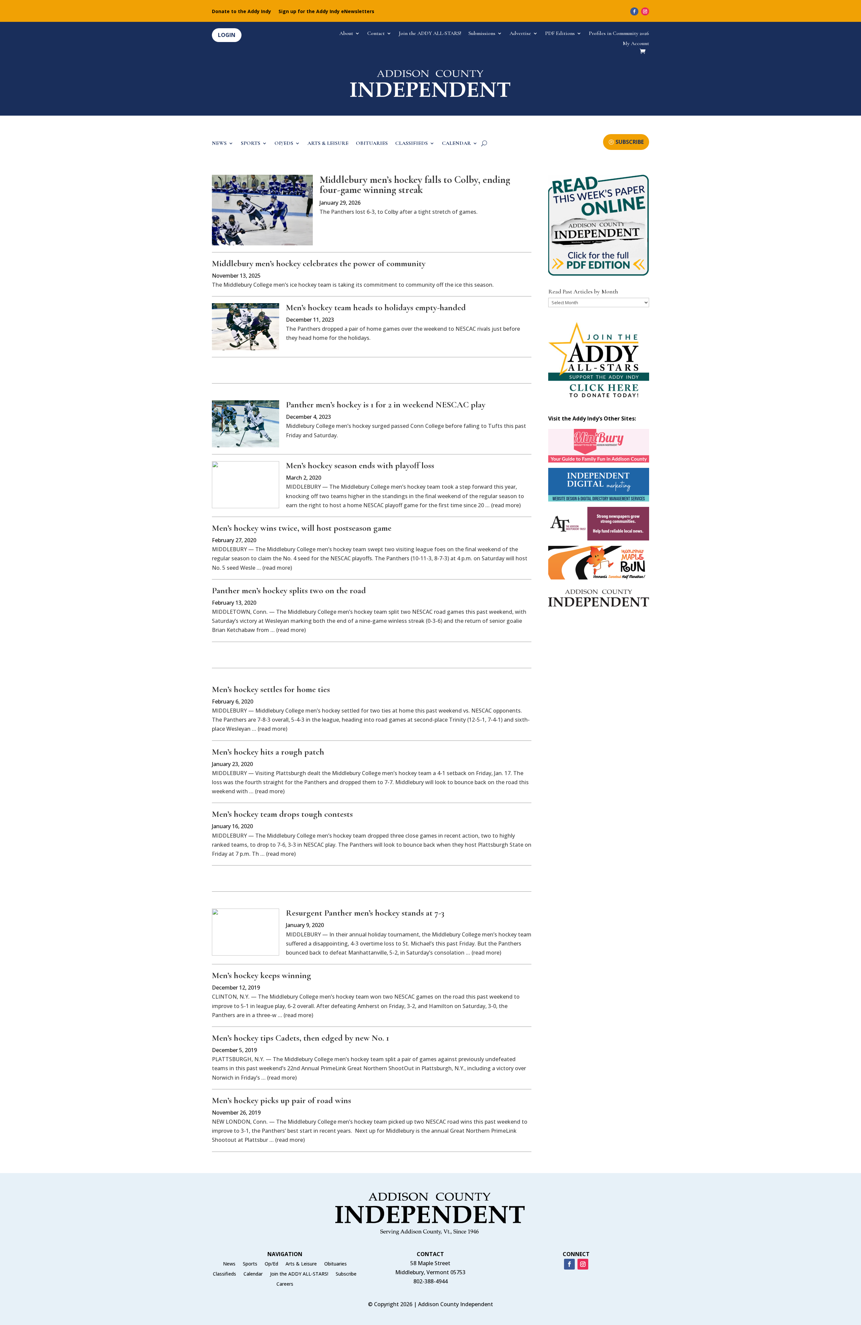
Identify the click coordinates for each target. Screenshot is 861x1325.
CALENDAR (456, 144)
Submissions (482, 34)
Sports (250, 1264)
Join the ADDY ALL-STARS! (430, 34)
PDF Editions (560, 34)
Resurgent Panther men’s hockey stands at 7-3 (365, 913)
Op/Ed (271, 1264)
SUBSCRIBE (629, 142)
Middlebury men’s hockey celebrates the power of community (318, 263)
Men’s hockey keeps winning (261, 975)
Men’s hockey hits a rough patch (268, 752)
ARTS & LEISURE (327, 144)
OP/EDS (283, 144)
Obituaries (335, 1264)
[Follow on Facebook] (634, 11)
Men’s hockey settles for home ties (271, 689)
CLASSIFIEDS (411, 144)
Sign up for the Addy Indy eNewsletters (326, 11)
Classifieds (224, 1274)
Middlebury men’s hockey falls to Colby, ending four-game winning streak (415, 184)
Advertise (520, 34)
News (229, 1264)
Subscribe (346, 1274)
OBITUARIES (372, 144)
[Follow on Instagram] (645, 11)
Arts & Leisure (301, 1264)
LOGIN (226, 35)
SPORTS (250, 144)
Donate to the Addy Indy (241, 11)
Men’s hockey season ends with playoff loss (360, 465)
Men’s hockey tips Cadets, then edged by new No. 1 (300, 1038)
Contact (376, 34)
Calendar (253, 1274)
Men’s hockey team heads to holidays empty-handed (376, 307)
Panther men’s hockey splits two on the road (289, 590)
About (346, 34)
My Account (636, 44)
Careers (284, 1284)
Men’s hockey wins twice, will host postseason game (301, 528)
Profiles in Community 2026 (619, 34)
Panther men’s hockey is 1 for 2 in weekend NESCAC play (385, 404)
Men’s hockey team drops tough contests (282, 814)
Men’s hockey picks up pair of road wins (281, 1100)
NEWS (219, 144)
